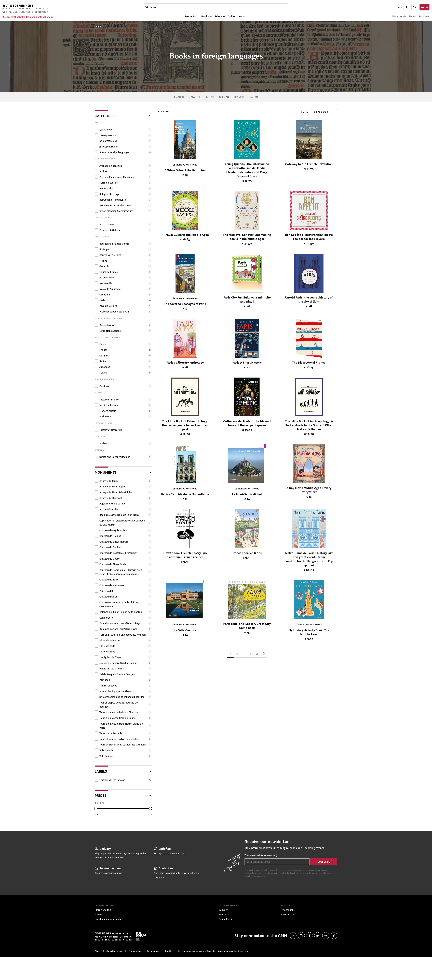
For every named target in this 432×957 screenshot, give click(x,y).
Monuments (399, 16)
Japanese (195, 97)
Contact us (224, 919)
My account (286, 909)
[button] (399, 7)
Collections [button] (235, 16)
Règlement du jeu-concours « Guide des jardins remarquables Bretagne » (213, 950)
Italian (253, 97)
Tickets (98, 914)
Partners (424, 16)
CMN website (102, 909)
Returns (223, 914)
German (224, 97)
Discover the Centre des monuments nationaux (29, 16)
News (412, 16)
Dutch (210, 97)
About (97, 950)
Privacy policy (134, 950)
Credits (168, 950)
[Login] (406, 7)
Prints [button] (218, 16)
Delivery (223, 909)
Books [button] (205, 16)
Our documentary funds (108, 919)
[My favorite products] (414, 7)
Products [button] (190, 16)
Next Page (264, 653)
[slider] (96, 808)
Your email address (261, 855)
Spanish (239, 97)
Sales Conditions (114, 950)
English (179, 97)
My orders (286, 914)
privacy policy (259, 876)
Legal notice (153, 950)
